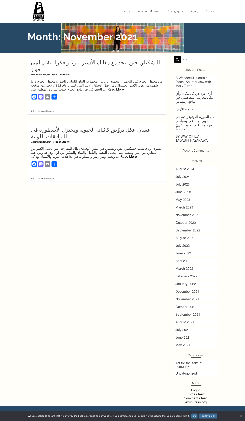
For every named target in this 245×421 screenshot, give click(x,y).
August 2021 (185, 321)
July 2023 (183, 184)
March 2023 (184, 207)
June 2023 (183, 191)
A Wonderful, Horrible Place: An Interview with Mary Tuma (193, 81)
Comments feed (196, 398)
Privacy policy (208, 416)
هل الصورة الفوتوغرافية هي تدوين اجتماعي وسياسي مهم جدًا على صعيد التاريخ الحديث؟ (195, 122)
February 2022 (186, 276)
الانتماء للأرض (185, 108)
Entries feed (195, 394)
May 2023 (183, 199)
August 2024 (185, 168)
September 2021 (188, 314)
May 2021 (183, 344)
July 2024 (183, 176)
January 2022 (186, 283)
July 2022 (183, 245)
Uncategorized (186, 373)
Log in (195, 390)
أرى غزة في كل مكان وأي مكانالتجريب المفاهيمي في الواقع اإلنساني (194, 97)
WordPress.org (195, 402)
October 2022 (186, 222)
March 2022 (184, 268)
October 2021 (186, 306)
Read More (115, 89)
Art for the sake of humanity (43, 111)
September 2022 (188, 230)
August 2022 (185, 237)
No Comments (63, 74)
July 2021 (183, 329)
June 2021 (183, 337)
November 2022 (187, 214)
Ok (194, 416)
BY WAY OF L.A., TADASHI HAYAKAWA (192, 138)
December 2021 (187, 291)
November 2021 (187, 299)
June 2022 (183, 253)
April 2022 (183, 260)
